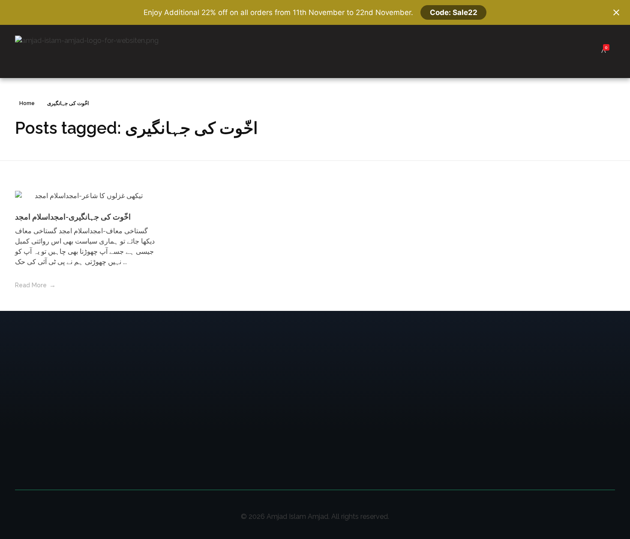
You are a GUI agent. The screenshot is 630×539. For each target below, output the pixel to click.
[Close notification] (616, 12)
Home (27, 103)
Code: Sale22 (453, 12)
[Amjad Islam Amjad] (99, 51)
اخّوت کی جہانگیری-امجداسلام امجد (73, 216)
